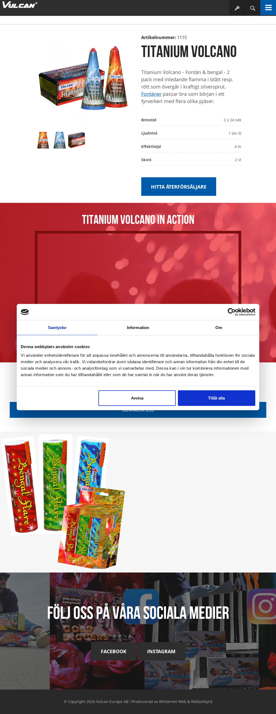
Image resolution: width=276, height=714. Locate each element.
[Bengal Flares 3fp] (69, 500)
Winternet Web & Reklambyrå (185, 701)
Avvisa (137, 397)
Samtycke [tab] (57, 327)
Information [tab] (138, 327)
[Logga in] (237, 8)
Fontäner (151, 94)
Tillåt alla (216, 397)
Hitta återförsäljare (178, 186)
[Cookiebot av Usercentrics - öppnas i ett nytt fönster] (231, 312)
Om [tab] (218, 327)
